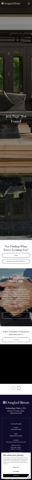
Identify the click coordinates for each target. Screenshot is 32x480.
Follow (16, 339)
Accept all (16, 475)
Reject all (16, 467)
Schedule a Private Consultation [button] (16, 315)
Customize (16, 471)
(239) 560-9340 (16, 429)
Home (16, 255)
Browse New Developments (16, 261)
